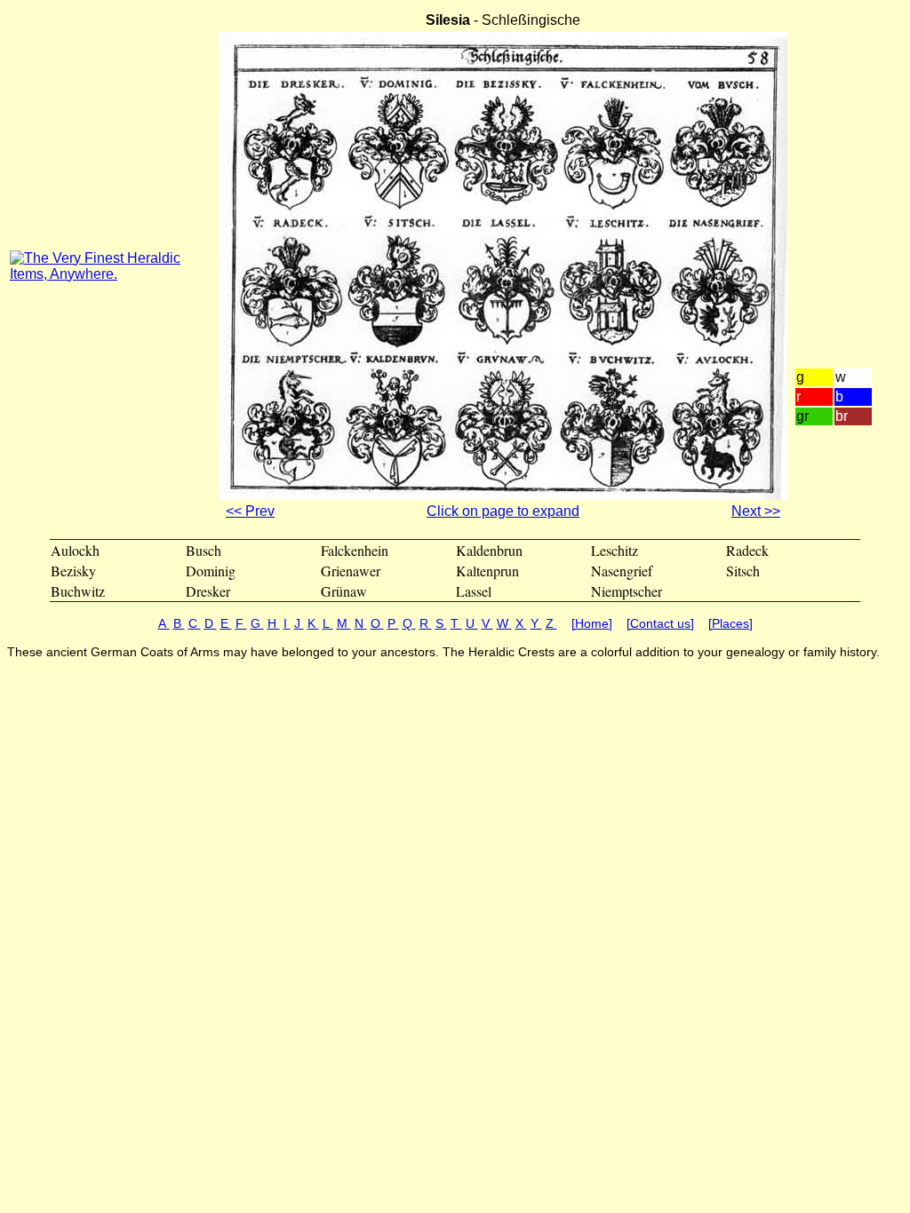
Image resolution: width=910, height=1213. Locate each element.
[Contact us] (660, 623)
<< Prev (250, 511)
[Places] (730, 623)
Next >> (755, 511)
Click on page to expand (503, 511)
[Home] (591, 623)
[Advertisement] (847, 212)
